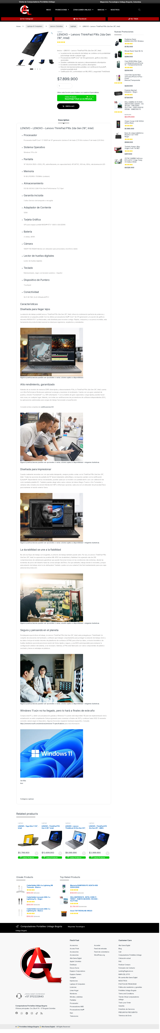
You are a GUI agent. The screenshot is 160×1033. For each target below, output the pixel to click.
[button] (139, 10)
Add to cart (70, 106)
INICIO (48, 10)
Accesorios (74, 945)
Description (63, 120)
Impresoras (74, 981)
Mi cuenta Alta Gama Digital (128, 977)
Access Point (74, 948)
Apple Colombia (75, 961)
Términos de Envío (125, 1015)
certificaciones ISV (47, 407)
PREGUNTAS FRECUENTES (128, 1012)
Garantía (121, 1006)
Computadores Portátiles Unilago (130, 955)
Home (18, 26)
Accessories (74, 952)
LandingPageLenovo (126, 971)
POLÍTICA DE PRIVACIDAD (128, 984)
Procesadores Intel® (77, 1010)
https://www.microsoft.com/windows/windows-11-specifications (42, 723)
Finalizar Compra (124, 965)
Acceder (97, 945)
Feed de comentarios (101, 952)
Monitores (73, 993)
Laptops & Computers (34, 26)
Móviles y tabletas (76, 997)
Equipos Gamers (75, 974)
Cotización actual (125, 958)
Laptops (73, 26)
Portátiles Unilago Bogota (127, 990)
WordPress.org (99, 955)
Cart (120, 952)
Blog (120, 948)
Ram (71, 1013)
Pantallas (73, 1000)
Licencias (73, 987)
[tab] (63, 121)
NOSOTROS (115, 10)
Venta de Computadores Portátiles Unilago (37, 2)
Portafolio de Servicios (127, 1009)
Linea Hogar (74, 990)
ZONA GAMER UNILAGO (82, 10)
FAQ (120, 961)
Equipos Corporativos (77, 971)
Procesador (74, 1003)
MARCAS (101, 10)
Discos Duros (74, 968)
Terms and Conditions (126, 993)
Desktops (73, 965)
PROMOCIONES (61, 10)
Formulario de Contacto (127, 968)
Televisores (74, 1016)
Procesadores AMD (77, 1006)
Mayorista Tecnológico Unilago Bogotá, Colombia (120, 2)
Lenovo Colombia (56, 26)
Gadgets (73, 977)
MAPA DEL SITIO (124, 974)
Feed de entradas (100, 948)
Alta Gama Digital (76, 958)
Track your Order (125, 1003)
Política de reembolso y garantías (130, 987)
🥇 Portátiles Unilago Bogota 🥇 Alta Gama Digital (36, 1027)
